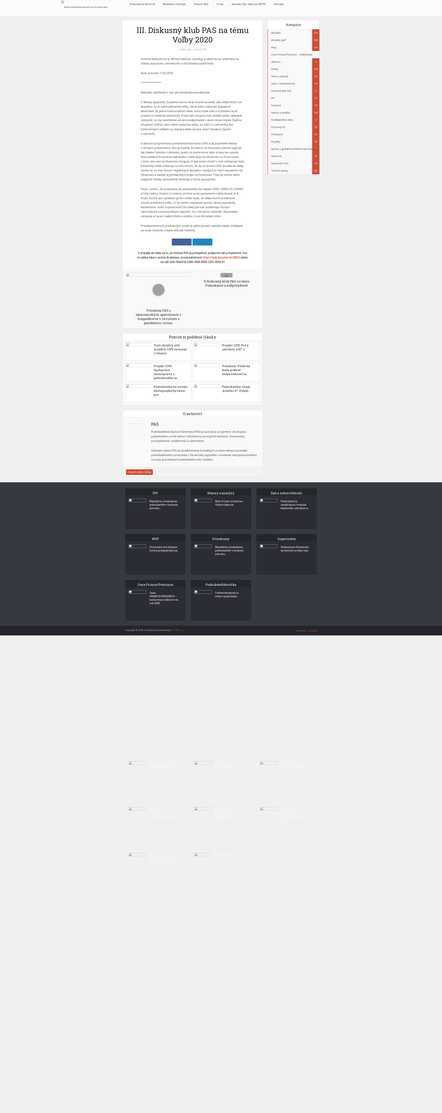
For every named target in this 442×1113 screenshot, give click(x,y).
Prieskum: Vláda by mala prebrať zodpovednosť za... (236, 370)
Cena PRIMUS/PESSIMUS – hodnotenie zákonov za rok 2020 (164, 598)
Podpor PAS (201, 4)
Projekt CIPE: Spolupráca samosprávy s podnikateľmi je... (166, 372)
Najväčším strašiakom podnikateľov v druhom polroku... (164, 505)
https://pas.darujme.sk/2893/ (221, 257)
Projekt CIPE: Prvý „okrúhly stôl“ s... (235, 347)
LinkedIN (312, 630)
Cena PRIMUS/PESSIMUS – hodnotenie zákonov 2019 (163, 860)
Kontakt (279, 4)
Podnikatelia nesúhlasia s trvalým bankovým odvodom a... (295, 505)
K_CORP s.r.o (177, 630)
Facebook (301, 630)
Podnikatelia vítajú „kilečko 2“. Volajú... (236, 389)
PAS (205, 49)
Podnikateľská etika (227, 855)
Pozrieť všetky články (139, 472)
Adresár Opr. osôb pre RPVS (249, 4)
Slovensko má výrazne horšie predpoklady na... (164, 548)
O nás (220, 4)
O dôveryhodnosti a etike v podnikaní (227, 594)
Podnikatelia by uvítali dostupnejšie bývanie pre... (171, 391)
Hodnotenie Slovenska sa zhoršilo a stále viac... (295, 548)
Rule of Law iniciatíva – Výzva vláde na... (229, 503)
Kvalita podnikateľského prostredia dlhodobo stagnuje (293, 815)
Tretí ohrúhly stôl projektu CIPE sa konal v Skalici (170, 349)
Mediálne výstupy (174, 4)
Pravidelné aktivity (142, 4)
